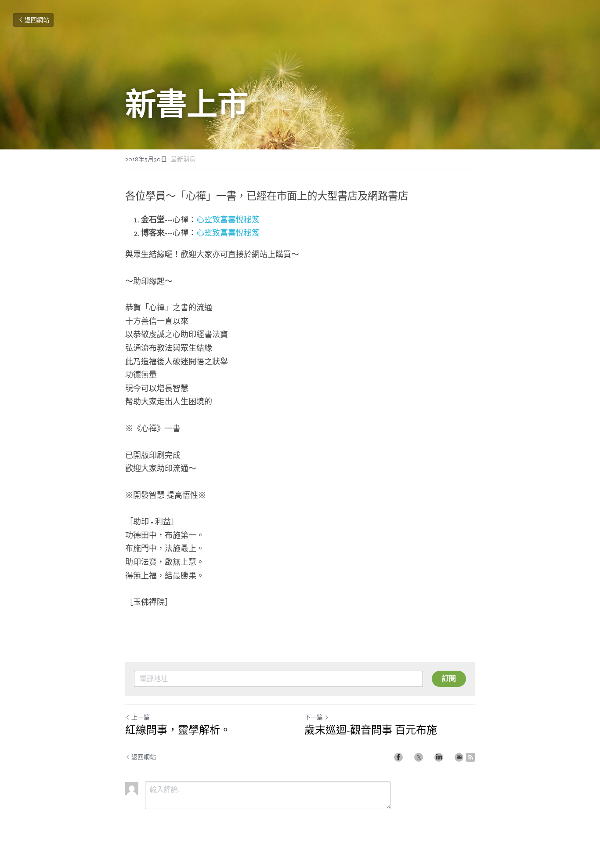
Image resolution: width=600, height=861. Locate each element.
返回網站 (37, 20)
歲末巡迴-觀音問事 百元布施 (370, 729)
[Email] (459, 757)
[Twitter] (418, 757)
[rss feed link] (470, 757)
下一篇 (313, 717)
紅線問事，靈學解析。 (178, 729)
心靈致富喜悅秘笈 (228, 220)
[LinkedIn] (438, 757)
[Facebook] (398, 757)
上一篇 (140, 717)
